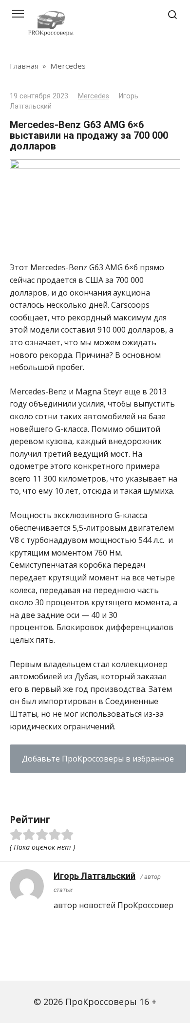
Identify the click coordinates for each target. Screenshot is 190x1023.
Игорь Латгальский (94, 876)
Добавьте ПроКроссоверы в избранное (98, 758)
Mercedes (93, 96)
